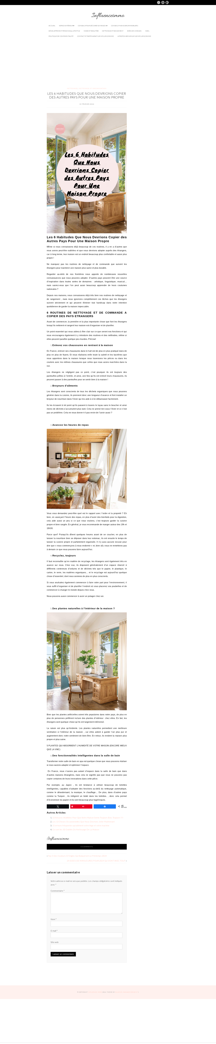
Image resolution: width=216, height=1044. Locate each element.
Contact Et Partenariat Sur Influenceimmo (95, 36)
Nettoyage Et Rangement (112, 31)
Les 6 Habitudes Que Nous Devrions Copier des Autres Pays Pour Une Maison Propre (86, 95)
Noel (147, 31)
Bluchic (118, 992)
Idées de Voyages (134, 31)
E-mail (54, 930)
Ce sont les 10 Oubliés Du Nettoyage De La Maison (75, 829)
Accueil (52, 26)
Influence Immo (95, 992)
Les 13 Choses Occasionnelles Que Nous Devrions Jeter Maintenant (83, 821)
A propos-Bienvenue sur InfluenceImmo (134, 36)
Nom (53, 919)
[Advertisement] (108, 60)
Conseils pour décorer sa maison (92, 26)
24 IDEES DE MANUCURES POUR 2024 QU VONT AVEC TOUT (96, 860)
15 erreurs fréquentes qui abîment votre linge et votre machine (80, 825)
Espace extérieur (66, 26)
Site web (55, 942)
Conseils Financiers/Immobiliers (124, 26)
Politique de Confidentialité (61, 36)
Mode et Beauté (90, 31)
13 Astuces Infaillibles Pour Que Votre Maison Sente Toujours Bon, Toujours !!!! (87, 817)
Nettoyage (72, 88)
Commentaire (57, 891)
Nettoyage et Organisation (92, 88)
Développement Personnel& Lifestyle (64, 31)
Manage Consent (130, 992)
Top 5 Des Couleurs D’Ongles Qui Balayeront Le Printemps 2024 (77, 856)
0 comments (87, 847)
